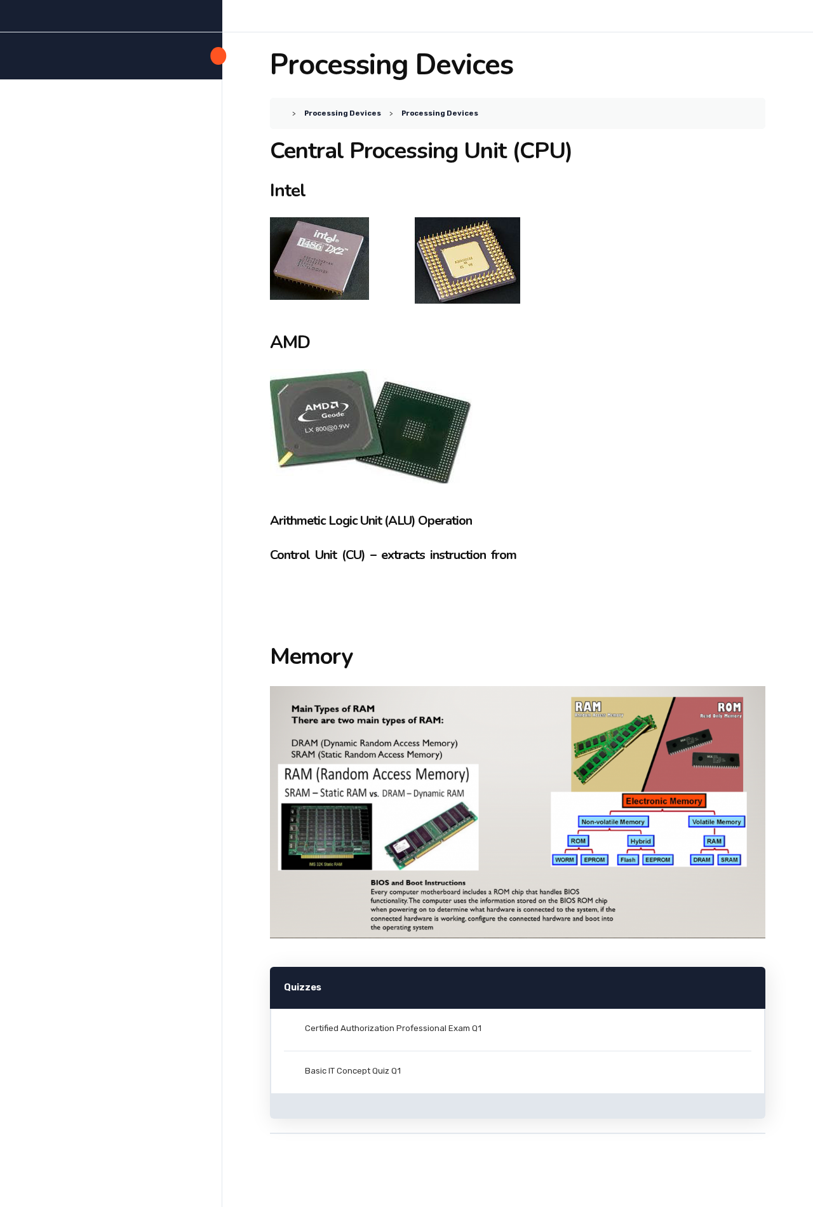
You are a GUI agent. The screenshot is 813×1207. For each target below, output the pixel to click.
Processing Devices (342, 113)
